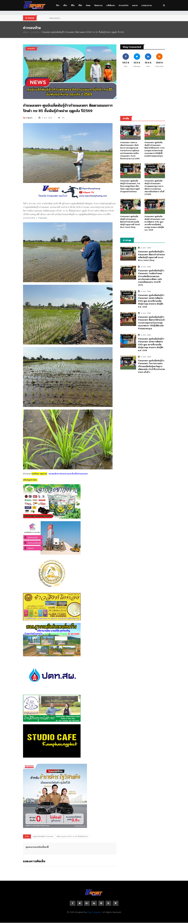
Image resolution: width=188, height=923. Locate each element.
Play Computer (94, 912)
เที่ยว (65, 5)
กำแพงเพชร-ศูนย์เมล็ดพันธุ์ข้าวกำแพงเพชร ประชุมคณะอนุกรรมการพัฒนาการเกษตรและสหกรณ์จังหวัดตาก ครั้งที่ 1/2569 (154, 187)
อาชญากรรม (146, 5)
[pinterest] (101, 903)
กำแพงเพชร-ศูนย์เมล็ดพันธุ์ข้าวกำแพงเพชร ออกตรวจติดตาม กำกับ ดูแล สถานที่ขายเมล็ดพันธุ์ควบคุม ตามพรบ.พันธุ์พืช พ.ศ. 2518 (155, 223)
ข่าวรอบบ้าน (123, 5)
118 (63, 117)
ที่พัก (80, 5)
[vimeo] (115, 903)
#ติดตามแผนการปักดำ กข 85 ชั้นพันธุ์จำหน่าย (72, 836)
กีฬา (57, 5)
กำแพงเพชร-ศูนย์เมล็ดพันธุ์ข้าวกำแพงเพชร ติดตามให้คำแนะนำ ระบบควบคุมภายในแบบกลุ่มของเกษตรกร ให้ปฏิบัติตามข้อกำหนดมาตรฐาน (151, 322)
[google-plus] (87, 903)
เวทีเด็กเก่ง (110, 5)
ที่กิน (73, 5)
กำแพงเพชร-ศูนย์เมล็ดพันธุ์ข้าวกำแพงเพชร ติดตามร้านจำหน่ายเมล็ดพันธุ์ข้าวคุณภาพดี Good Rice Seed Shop (130, 222)
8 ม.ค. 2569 (47, 117)
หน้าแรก (26, 32)
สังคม (88, 5)
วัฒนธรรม (98, 5)
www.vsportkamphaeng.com (62, 18)
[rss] (108, 903)
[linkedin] (94, 903)
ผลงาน (135, 5)
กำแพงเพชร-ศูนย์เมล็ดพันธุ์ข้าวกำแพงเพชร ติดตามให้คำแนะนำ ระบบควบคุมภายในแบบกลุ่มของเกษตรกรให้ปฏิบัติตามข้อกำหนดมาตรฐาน (155, 149)
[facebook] (72, 903)
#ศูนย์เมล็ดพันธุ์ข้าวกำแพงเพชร (43, 836)
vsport (27, 117)
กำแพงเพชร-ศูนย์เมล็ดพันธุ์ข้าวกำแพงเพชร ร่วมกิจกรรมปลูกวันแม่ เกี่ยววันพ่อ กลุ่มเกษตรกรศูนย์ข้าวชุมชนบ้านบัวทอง (130, 186)
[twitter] (80, 903)
